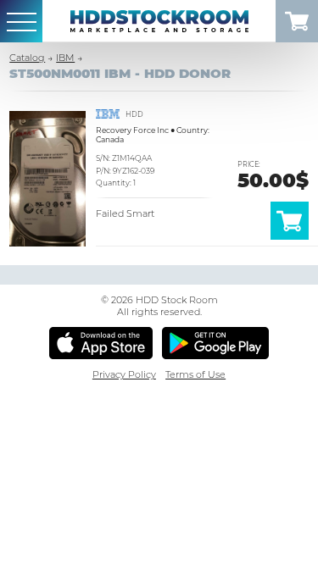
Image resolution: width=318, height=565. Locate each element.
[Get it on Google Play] (216, 343)
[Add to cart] (290, 236)
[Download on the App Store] (101, 343)
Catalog (27, 58)
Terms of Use (195, 374)
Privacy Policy (124, 374)
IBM (65, 58)
